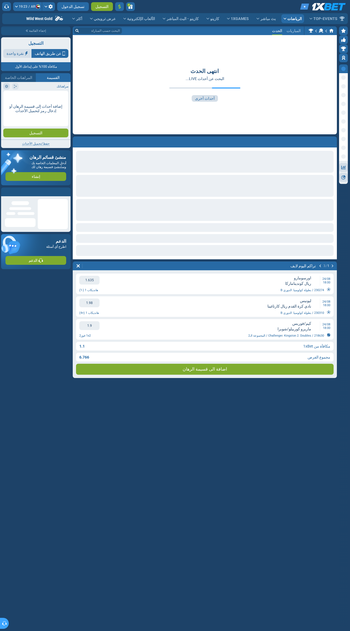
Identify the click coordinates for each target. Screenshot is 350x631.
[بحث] (77, 30)
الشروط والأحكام (55, 97)
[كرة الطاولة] (321, 30)
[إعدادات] (48, 6)
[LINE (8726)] (331, 30)
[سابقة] (332, 266)
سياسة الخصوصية (16, 97)
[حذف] (78, 266)
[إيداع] (119, 6)
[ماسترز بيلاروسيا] (311, 30)
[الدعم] (6, 6)
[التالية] (320, 266)
